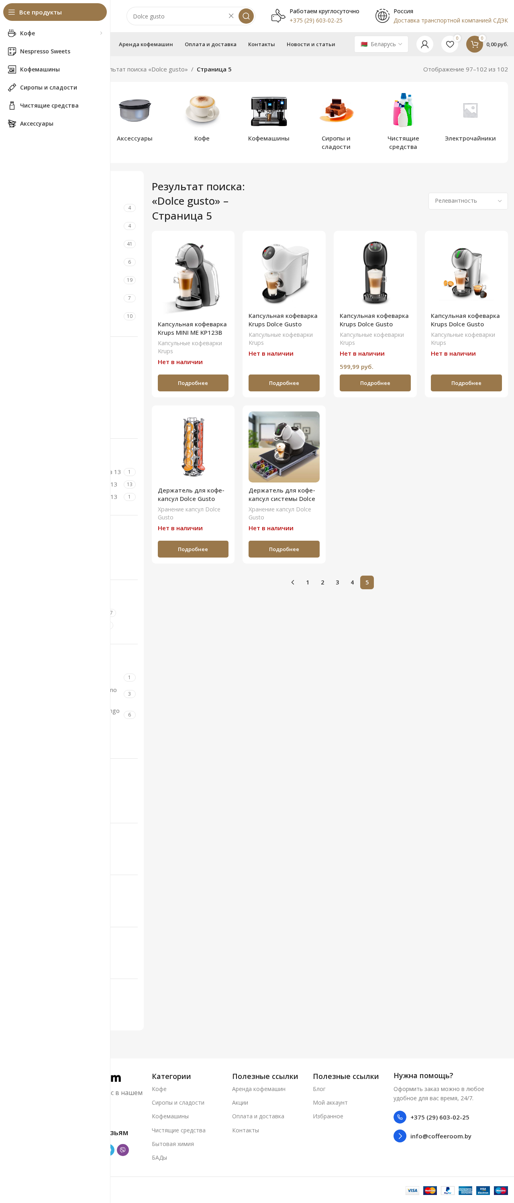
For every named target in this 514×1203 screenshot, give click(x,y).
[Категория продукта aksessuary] (134, 118)
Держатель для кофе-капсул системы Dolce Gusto (282, 498)
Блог (319, 1089)
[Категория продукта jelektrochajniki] (470, 118)
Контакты (245, 1130)
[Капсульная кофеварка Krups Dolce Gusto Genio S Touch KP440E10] (466, 272)
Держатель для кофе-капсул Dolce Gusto (191, 494)
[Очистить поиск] (231, 16)
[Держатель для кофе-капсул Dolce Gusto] (193, 446)
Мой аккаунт (330, 1102)
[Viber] (123, 1150)
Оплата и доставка (258, 1116)
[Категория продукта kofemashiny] (268, 118)
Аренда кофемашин (259, 1089)
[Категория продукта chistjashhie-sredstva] (403, 122)
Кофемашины (170, 1116)
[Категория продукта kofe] (201, 118)
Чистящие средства (179, 1130)
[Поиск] (246, 16)
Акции (240, 1102)
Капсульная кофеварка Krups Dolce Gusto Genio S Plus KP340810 (374, 323)
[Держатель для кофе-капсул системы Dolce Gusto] (284, 446)
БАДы (159, 1157)
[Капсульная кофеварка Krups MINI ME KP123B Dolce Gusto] (193, 276)
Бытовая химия (173, 1144)
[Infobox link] (315, 16)
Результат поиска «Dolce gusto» (141, 69)
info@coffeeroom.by (440, 1136)
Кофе (159, 1089)
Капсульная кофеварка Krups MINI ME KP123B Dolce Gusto (192, 332)
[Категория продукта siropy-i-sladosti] (336, 122)
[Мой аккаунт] (424, 44)
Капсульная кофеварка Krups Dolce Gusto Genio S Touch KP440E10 (465, 328)
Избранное (328, 1116)
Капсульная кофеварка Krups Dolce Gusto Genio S (283, 323)
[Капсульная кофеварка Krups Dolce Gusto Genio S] (284, 272)
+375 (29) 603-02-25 (439, 1117)
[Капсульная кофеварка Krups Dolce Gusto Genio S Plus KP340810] (375, 272)
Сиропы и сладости (178, 1102)
